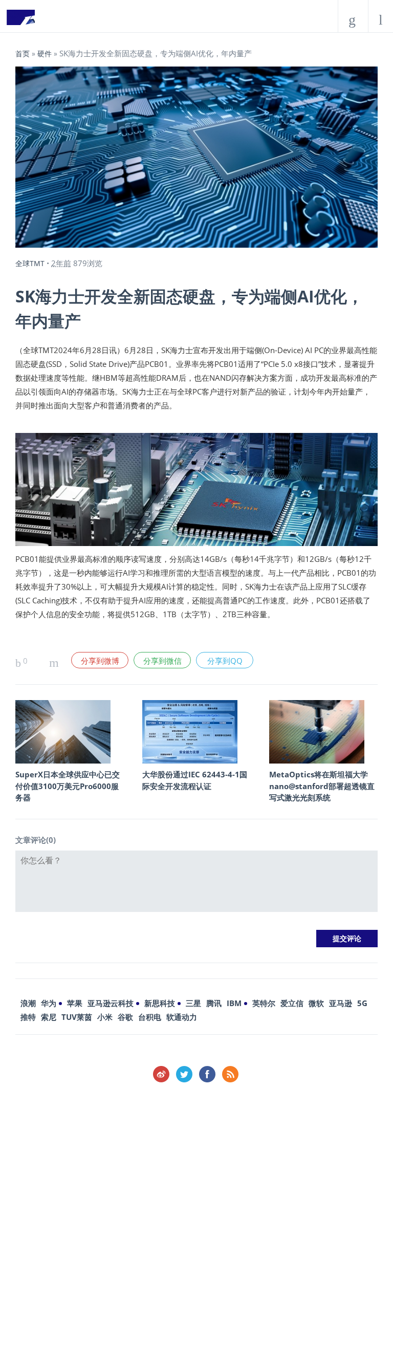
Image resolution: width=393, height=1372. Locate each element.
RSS (230, 1074)
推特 (28, 1017)
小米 (105, 1017)
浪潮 (28, 1003)
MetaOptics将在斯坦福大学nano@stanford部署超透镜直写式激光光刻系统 (322, 785)
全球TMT (30, 263)
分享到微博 (100, 661)
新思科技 (159, 1003)
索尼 (48, 1017)
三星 (193, 1003)
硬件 (44, 53)
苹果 (74, 1003)
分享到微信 (162, 661)
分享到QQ (225, 661)
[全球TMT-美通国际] (20, 20)
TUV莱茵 (76, 1017)
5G (362, 1003)
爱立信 (291, 1003)
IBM (234, 1003)
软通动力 (181, 1017)
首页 (22, 53)
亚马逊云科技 (111, 1003)
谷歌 (125, 1017)
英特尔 (263, 1003)
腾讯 (214, 1003)
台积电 (149, 1017)
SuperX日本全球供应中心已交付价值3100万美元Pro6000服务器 (67, 785)
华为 (48, 1003)
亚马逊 (340, 1003)
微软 (316, 1003)
